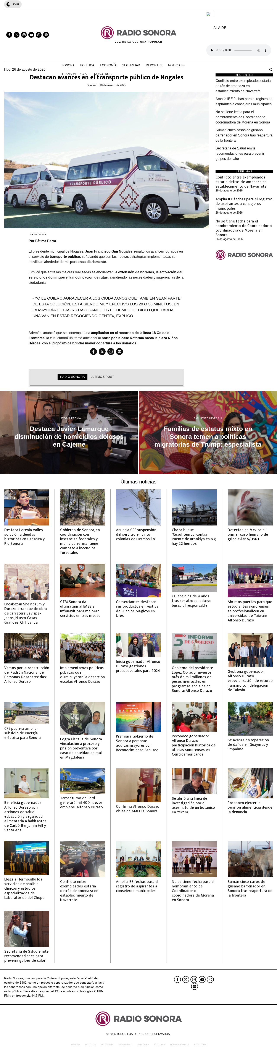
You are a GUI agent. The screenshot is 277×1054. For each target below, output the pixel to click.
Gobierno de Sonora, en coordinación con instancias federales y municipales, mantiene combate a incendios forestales (80, 541)
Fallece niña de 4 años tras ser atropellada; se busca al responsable (191, 601)
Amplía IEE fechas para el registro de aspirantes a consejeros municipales (244, 204)
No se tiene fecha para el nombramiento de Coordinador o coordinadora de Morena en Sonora (243, 117)
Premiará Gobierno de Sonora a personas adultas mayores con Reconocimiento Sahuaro (137, 743)
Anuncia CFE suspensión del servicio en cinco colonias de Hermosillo (136, 534)
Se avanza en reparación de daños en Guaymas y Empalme (248, 744)
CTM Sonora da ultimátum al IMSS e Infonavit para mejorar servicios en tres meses (80, 609)
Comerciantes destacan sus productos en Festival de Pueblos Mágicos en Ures (137, 609)
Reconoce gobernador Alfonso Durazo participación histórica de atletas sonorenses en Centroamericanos (194, 745)
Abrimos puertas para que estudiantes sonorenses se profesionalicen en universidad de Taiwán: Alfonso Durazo (250, 611)
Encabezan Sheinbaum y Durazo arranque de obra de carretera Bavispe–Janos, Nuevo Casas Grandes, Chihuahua (25, 613)
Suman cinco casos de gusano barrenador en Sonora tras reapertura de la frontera (244, 135)
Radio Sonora (37, 234)
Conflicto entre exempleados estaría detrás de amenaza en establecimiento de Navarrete (243, 86)
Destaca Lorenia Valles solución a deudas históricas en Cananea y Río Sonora (24, 537)
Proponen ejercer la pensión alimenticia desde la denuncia (250, 807)
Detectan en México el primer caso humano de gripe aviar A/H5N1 (248, 534)
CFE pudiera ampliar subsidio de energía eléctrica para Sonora (22, 733)
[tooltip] (9, 34)
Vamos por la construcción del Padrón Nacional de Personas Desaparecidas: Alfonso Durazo (26, 675)
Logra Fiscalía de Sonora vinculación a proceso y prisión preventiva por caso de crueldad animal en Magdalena (81, 748)
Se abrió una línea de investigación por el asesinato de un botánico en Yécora (193, 805)
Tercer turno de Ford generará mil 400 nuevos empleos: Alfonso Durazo (81, 802)
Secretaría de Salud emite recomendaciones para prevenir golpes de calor (240, 153)
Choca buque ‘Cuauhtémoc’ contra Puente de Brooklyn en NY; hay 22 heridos (194, 537)
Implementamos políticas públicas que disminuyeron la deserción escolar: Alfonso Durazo (82, 675)
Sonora (91, 85)
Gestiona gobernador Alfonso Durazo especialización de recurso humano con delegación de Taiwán (250, 680)
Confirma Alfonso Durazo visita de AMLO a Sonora (137, 808)
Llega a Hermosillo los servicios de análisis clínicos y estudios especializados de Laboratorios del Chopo (24, 888)
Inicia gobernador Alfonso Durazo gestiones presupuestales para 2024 (138, 666)
